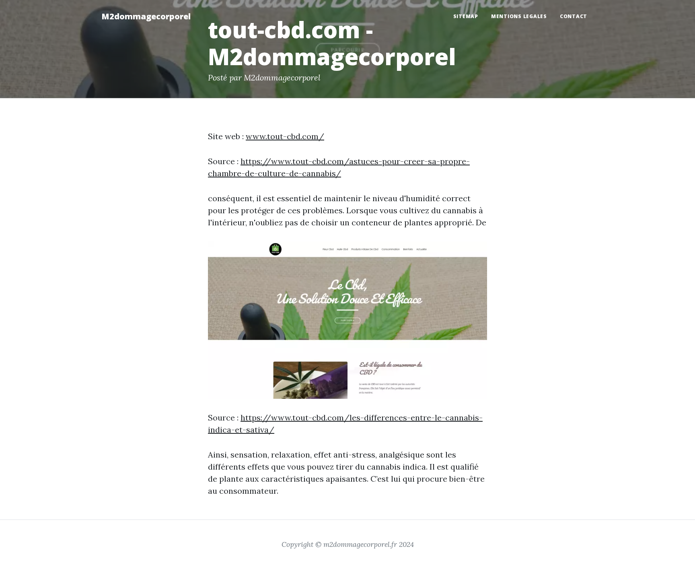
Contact (573, 16)
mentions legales (519, 16)
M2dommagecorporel (146, 16)
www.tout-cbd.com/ (285, 136)
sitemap (465, 16)
